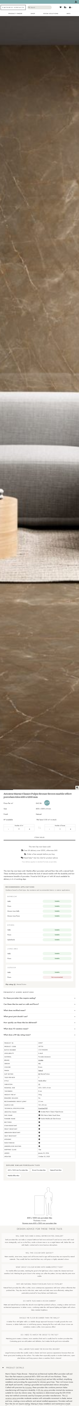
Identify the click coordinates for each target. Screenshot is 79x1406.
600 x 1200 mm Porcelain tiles (18, 1170)
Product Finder (15, 14)
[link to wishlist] (61, 7)
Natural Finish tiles (56, 1170)
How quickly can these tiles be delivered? (20, 1022)
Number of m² (19, 825)
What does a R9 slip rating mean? (17, 1034)
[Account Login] (76, 2)
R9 (15, 984)
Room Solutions (51, 14)
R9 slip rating (43, 1390)
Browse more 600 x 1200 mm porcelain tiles (39, 1223)
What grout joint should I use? (16, 1016)
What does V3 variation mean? (16, 1028)
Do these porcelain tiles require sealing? (20, 998)
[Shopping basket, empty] (70, 7)
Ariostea (40, 1060)
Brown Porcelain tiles (39, 1170)
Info (69, 14)
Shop (33, 14)
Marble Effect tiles (13, 1175)
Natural (40, 1070)
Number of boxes (60, 825)
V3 (39, 1084)
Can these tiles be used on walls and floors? (21, 1004)
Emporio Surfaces (13, 7)
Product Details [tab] (15, 1367)
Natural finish (41, 1379)
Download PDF (43, 1108)
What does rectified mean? (15, 1010)
